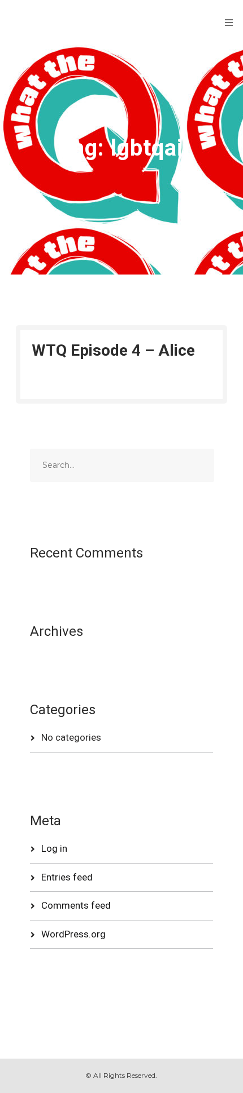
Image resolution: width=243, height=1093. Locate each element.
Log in (54, 848)
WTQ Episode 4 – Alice (113, 350)
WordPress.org (73, 934)
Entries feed (67, 877)
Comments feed (76, 905)
